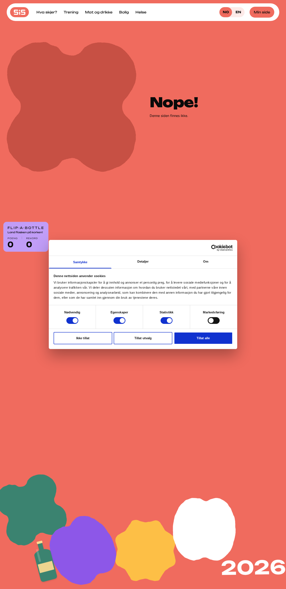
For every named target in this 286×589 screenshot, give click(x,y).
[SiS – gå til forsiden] (19, 12)
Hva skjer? (46, 12)
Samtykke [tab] (80, 262)
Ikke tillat (82, 338)
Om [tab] (205, 261)
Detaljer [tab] (143, 261)
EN (238, 12)
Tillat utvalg (143, 338)
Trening (71, 12)
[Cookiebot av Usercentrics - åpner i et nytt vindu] (214, 248)
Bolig (124, 12)
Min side (262, 12)
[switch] (119, 320)
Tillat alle (203, 338)
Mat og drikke (98, 12)
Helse (140, 12)
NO (226, 12)
